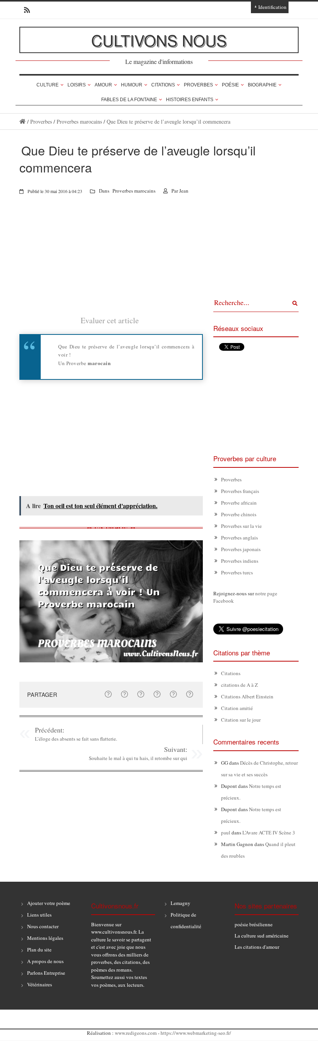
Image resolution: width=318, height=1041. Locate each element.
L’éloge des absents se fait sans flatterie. (76, 738)
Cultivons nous (159, 40)
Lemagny (180, 903)
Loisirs (76, 85)
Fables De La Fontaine (129, 99)
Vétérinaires (39, 984)
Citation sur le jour (241, 719)
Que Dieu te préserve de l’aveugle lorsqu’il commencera (168, 121)
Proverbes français (240, 491)
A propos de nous (45, 961)
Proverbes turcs (237, 572)
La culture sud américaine (262, 935)
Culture (47, 85)
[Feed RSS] (24, 10)
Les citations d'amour (257, 946)
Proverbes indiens (239, 560)
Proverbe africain (239, 502)
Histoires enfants (189, 99)
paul (225, 832)
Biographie (262, 85)
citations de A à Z (239, 684)
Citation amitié (237, 708)
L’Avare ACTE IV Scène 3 (268, 832)
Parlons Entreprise (46, 972)
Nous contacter (43, 926)
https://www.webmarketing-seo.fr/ (196, 1032)
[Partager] (108, 694)
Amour (103, 85)
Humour (131, 85)
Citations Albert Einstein (247, 696)
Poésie (230, 85)
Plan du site (39, 949)
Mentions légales (45, 937)
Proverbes (198, 85)
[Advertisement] (111, 260)
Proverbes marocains (79, 121)
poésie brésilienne (254, 924)
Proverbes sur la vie (241, 525)
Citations (163, 85)
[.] (22, 121)
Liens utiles (39, 914)
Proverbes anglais (239, 537)
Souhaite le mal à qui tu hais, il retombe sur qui (138, 758)
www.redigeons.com (136, 1032)
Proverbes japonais (241, 549)
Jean (183, 190)
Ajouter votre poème (48, 903)
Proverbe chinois (238, 514)
